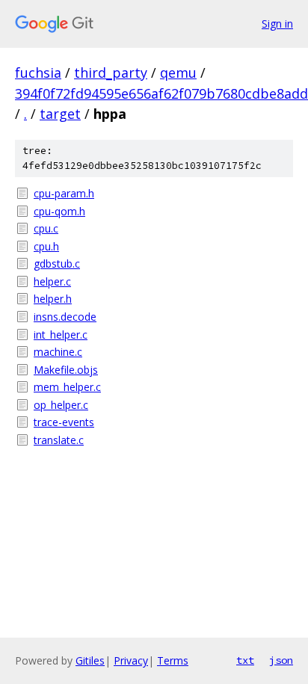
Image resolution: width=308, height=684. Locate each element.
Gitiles (90, 660)
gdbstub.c (57, 263)
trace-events (64, 422)
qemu (178, 72)
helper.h (53, 299)
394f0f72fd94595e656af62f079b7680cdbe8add (161, 93)
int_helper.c (60, 334)
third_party (110, 72)
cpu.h (46, 246)
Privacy (131, 660)
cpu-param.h (64, 193)
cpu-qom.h (59, 211)
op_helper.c (61, 405)
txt (245, 660)
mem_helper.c (67, 387)
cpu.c (46, 228)
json (281, 660)
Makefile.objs (66, 370)
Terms (172, 660)
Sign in (277, 23)
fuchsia (38, 72)
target (60, 114)
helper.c (52, 281)
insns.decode (65, 316)
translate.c (59, 440)
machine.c (58, 352)
